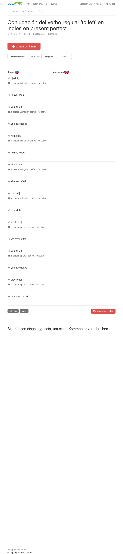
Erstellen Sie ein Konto (90, 3)
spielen (50, 56)
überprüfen (65, 56)
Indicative (13, 311)
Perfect (24, 311)
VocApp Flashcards (17, 549)
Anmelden (111, 3)
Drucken (36, 56)
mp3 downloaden (18, 56)
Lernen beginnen (25, 46)
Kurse (54, 3)
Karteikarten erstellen (37, 3)
